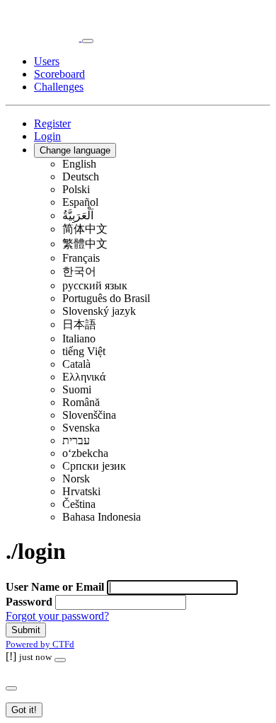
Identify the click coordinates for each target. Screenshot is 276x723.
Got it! (24, 710)
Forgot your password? (57, 616)
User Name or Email (55, 587)
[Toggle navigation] (87, 41)
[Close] (60, 660)
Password (29, 602)
